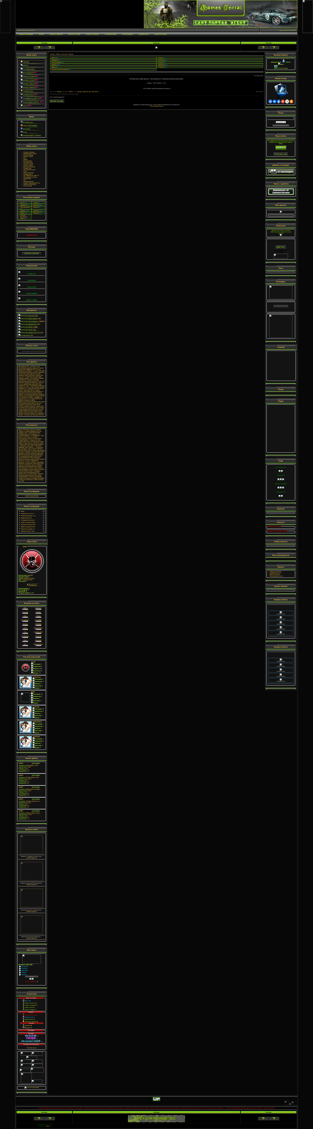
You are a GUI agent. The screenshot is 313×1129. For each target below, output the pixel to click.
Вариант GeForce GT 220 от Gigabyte (31, 459)
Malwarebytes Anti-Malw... (30, 789)
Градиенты (23, 205)
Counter (20, 374)
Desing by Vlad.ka (36, 393)
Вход (160, 106)
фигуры (80, 91)
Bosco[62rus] (25, 620)
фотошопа (95, 91)
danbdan (25, 624)
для (90, 91)
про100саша (25, 636)
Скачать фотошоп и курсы (23, 217)
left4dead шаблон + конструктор (28, 378)
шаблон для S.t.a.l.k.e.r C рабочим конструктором (30, 376)
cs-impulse (32, 398)
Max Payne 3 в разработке (32, 441)
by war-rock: (38, 403)
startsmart (38, 608)
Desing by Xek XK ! (38, 415)
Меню (22, 511)
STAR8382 (38, 624)
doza (25, 616)
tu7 (25, 644)
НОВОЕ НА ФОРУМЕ (31, 496)
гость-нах (25, 612)
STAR (25, 628)
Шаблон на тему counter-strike (32, 410)
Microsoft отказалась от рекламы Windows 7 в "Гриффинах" (29, 434)
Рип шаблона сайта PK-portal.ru (29, 374)
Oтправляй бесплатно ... (28, 520)
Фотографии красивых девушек (28, 368)
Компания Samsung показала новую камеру (29, 458)
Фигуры (35, 207)
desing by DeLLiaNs (28, 403)
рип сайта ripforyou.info (31, 374)
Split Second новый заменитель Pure (30, 456)
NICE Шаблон (35, 387)
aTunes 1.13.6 (35, 366)
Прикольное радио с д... (28, 529)
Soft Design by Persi (30, 391)
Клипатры (36, 205)
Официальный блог (275, 571)
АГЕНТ (25, 546)
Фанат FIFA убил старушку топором (29, 430)
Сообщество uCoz (275, 573)
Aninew (38, 612)
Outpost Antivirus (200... (29, 777)
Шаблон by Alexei (30, 400)
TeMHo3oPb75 (38, 628)
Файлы (58, 54)
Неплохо (25, 970)
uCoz (47, 1126)
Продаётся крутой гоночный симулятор (30, 453)
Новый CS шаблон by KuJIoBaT (31, 396)
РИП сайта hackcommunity (31, 371)
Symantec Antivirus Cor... (29, 801)
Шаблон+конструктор (25, 401)
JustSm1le (38, 636)
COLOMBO (38, 620)
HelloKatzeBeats (38, 644)
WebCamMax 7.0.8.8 (28, 765)
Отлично (25, 966)
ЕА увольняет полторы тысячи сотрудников (31, 461)
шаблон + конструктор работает (28, 394)
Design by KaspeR (27, 396)
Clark (25, 640)
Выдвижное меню (26, 518)
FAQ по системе (274, 574)
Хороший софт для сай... (28, 524)
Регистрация (154, 106)
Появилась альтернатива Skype (34, 451)
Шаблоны (36, 210)
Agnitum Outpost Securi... (30, 813)
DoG (25, 608)
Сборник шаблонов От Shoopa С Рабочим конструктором (31, 380)
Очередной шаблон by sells (32, 382)
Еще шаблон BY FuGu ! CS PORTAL (30, 384)
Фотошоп (64, 54)
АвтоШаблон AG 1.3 (24, 366)
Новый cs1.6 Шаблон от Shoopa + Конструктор (31, 414)
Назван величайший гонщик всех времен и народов (30, 477)
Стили (35, 202)
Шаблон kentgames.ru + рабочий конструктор (31, 387)
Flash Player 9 (39, 351)
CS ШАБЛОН (40, 372)
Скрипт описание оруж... (28, 522)
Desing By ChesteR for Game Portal (29, 404)
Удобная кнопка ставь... (28, 531)
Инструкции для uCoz (276, 576)
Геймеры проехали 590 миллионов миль (30, 465)
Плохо (24, 972)
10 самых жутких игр (28, 443)
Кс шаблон (36, 396)
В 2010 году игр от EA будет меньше (31, 464)
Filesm (34, 372)
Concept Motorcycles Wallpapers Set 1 (31, 368)
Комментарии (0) (31, 858)
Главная (52, 54)
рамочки (85, 91)
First (25, 632)
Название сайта (281, 609)
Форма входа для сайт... (28, 526)
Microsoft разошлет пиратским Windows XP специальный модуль (30, 455)
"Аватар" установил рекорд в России (29, 431)
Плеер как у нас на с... (28, 513)
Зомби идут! (30, 479)
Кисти (22, 202)
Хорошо (24, 968)
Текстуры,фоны (25, 207)
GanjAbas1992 (38, 632)
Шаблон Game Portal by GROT (27, 412)
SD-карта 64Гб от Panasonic (33, 446)
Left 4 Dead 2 (41, 469)
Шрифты (23, 210)
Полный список (31, 1048)
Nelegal (38, 616)
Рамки (22, 213)
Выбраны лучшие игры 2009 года (28, 463)
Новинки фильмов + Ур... (28, 515)
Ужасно (24, 975)
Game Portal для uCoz (32, 407)
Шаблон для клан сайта (31, 384)
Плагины (36, 213)
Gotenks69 (38, 640)
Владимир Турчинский (29, 469)
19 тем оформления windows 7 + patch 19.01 (29, 370)
